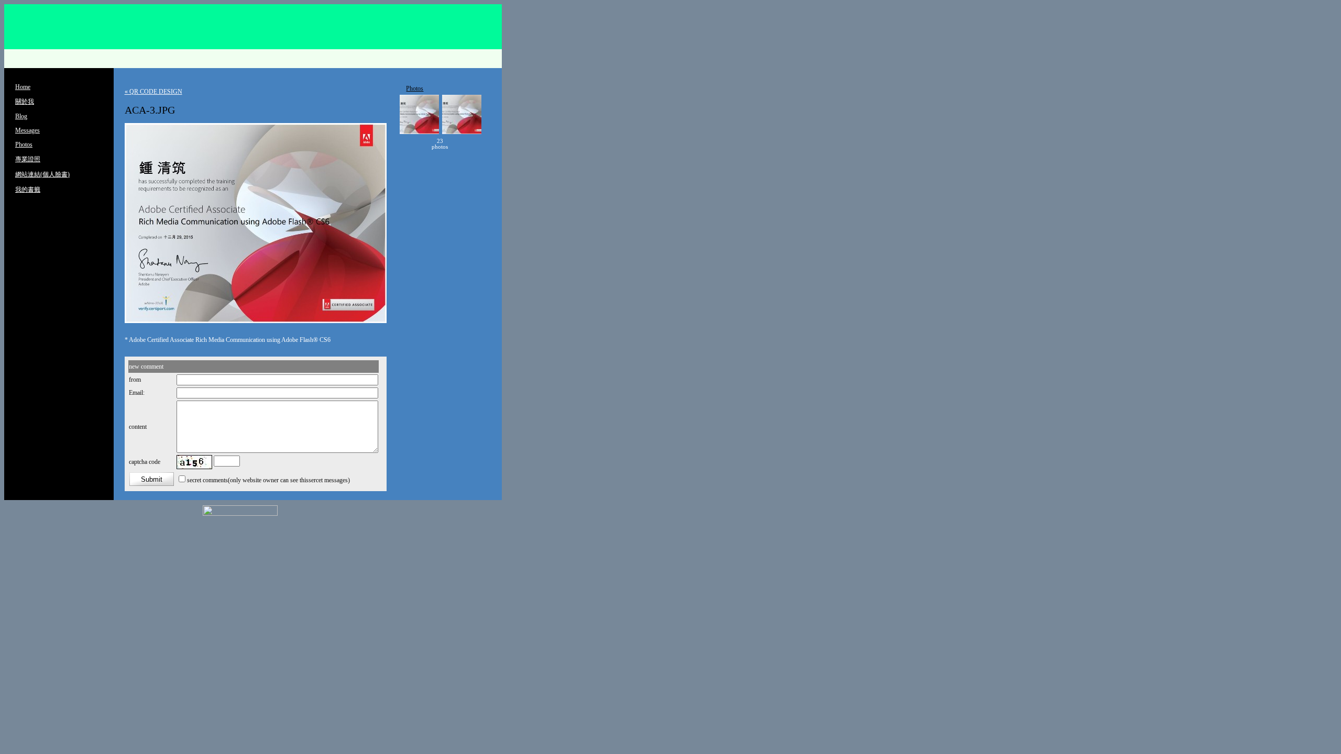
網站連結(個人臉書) (42, 174)
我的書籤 (27, 189)
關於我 (24, 101)
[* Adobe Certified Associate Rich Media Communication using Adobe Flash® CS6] (256, 321)
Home (22, 87)
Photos (23, 144)
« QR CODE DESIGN (153, 91)
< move (416, 144)
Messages (27, 130)
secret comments (207, 480)
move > (463, 144)
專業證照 (27, 159)
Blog (21, 116)
